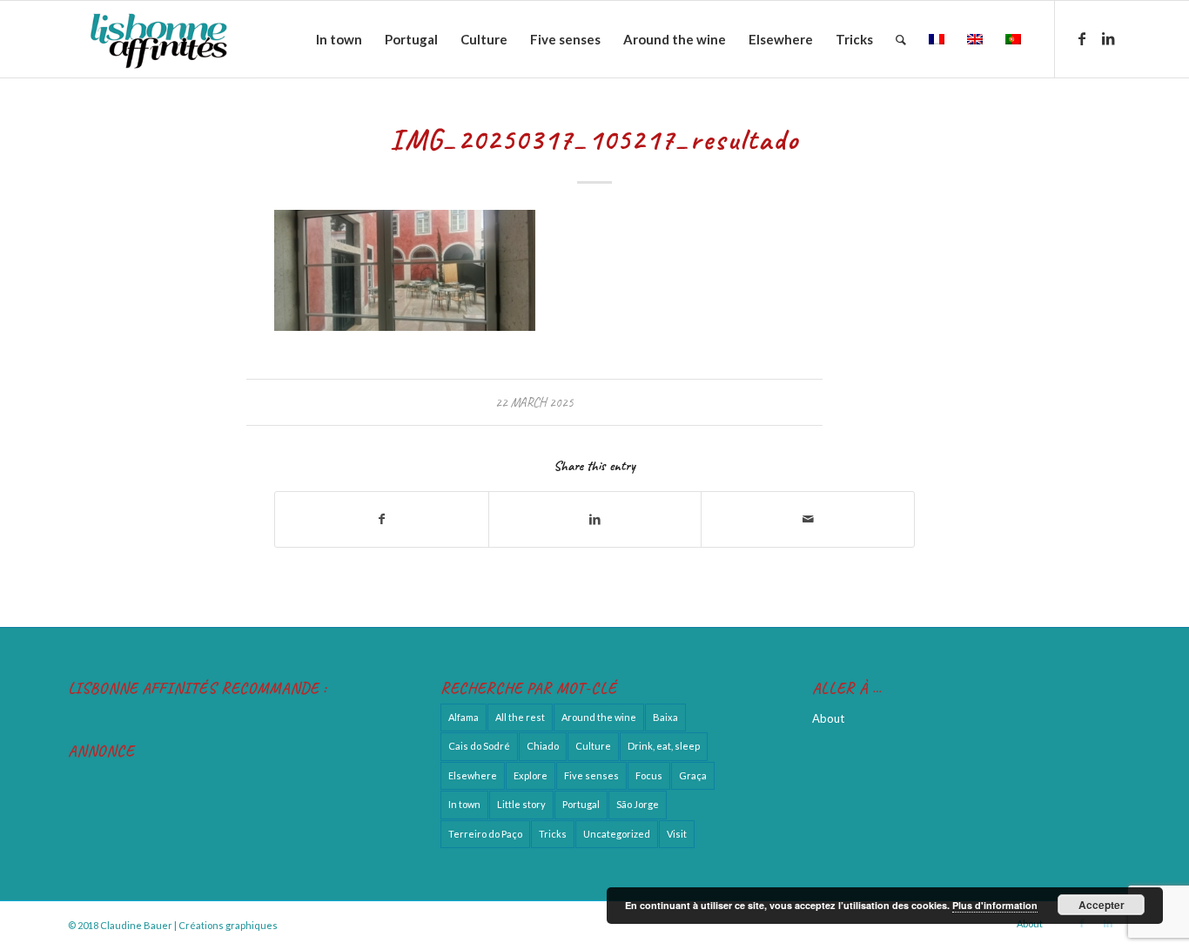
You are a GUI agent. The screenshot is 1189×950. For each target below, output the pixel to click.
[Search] (900, 39)
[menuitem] (339, 39)
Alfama (463, 717)
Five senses (591, 775)
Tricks (553, 833)
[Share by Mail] (808, 519)
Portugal (581, 804)
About (828, 718)
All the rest (520, 717)
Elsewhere (472, 775)
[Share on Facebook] (381, 519)
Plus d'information (995, 905)
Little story (521, 804)
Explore (530, 775)
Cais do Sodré (479, 745)
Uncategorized (616, 833)
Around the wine (598, 717)
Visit (677, 833)
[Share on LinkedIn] (595, 519)
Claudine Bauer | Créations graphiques (189, 925)
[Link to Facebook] (1082, 38)
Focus (648, 775)
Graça (693, 775)
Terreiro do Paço (485, 833)
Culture (593, 745)
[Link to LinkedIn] (1108, 38)
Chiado (543, 745)
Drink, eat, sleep (664, 745)
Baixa (665, 717)
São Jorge (637, 804)
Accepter (1101, 905)
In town (464, 804)
